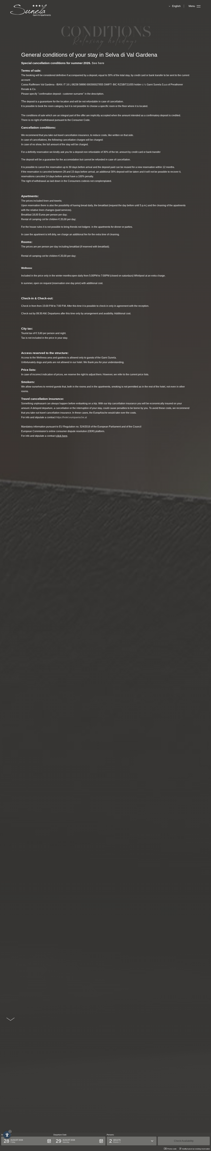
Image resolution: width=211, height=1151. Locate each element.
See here (98, 63)
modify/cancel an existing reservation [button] (196, 1149)
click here (61, 436)
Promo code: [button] (172, 1149)
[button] (27, 1141)
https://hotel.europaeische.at (71, 417)
